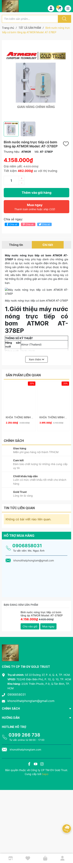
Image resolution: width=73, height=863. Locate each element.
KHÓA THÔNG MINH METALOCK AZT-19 (31, 417)
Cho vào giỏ (30, 626)
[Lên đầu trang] (67, 847)
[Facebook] (29, 764)
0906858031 (27, 545)
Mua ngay (34, 207)
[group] (36, 81)
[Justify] (63, 19)
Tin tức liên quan (19, 508)
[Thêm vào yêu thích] (67, 144)
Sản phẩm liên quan (23, 375)
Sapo (45, 774)
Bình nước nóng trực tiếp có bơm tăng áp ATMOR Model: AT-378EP (42, 614)
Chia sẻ (13, 224)
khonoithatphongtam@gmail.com (30, 701)
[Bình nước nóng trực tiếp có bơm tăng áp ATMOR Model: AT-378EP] (11, 618)
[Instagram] (42, 764)
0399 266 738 (24, 735)
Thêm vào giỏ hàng (36, 192)
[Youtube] (35, 764)
